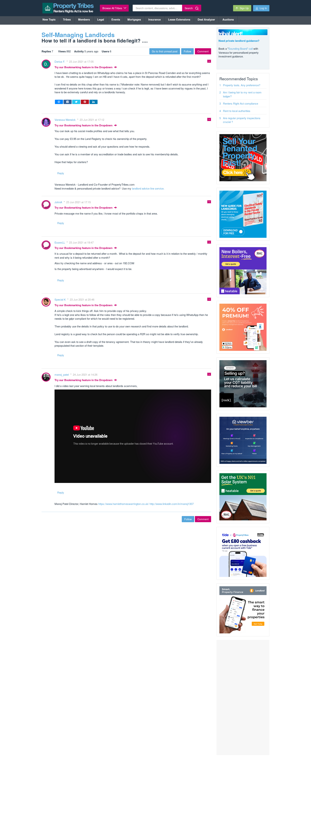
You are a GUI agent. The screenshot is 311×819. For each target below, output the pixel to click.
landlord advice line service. (148, 188)
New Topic (49, 19)
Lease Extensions (179, 19)
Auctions (228, 19)
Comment (203, 51)
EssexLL (60, 242)
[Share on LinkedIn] (93, 102)
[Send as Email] (59, 102)
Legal (100, 19)
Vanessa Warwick (65, 120)
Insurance (154, 19)
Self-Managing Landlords (78, 34)
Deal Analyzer (206, 19)
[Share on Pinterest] (85, 102)
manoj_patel (62, 374)
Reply (60, 173)
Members (84, 19)
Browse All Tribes (112, 8)
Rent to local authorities (236, 111)
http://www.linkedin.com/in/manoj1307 (172, 504)
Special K (60, 299)
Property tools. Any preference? (241, 85)
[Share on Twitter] (76, 102)
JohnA (59, 202)
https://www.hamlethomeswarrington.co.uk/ (123, 504)
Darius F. (60, 61)
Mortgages (134, 19)
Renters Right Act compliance (240, 103)
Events (115, 19)
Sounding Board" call (240, 48)
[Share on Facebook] (68, 102)
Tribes (67, 19)
